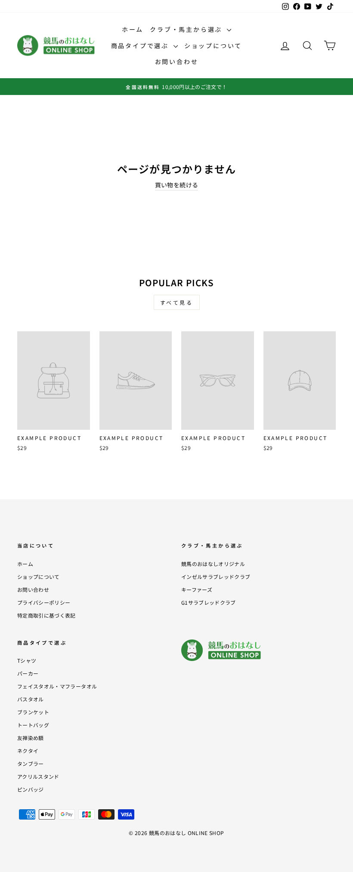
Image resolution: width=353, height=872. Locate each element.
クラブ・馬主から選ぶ (187, 29)
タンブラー (30, 763)
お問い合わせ (176, 61)
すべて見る (176, 302)
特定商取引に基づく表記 (46, 615)
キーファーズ (196, 589)
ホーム (132, 29)
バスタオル (30, 699)
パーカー (27, 673)
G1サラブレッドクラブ (208, 602)
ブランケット (33, 712)
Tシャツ (26, 660)
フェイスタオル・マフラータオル (57, 686)
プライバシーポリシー (44, 602)
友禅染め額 (30, 737)
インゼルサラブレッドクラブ (216, 576)
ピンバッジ (30, 789)
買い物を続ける (176, 185)
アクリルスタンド (38, 776)
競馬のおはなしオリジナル (213, 563)
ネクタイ (27, 750)
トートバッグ (33, 724)
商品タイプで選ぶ (141, 45)
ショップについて (213, 45)
